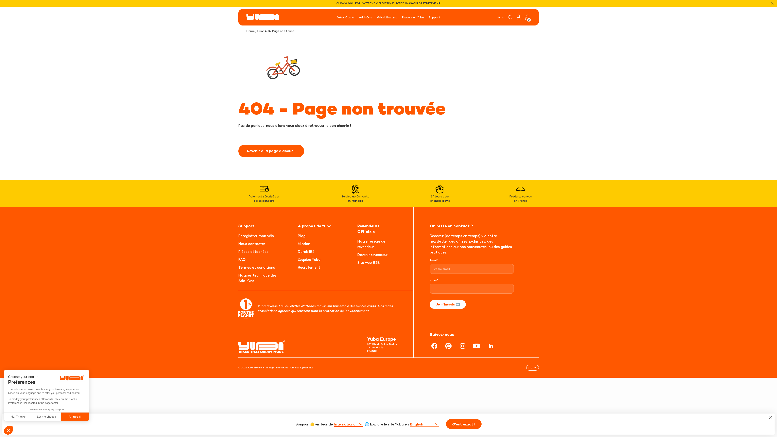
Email (434, 260)
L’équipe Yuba (309, 259)
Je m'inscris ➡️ (448, 304)
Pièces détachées (253, 251)
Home (250, 31)
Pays (434, 280)
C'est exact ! (463, 424)
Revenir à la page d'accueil (271, 151)
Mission (304, 244)
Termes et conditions (256, 267)
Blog (302, 236)
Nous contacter (251, 244)
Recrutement (309, 267)
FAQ (242, 259)
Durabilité (306, 251)
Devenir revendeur (372, 254)
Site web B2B (368, 262)
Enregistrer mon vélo (256, 236)
